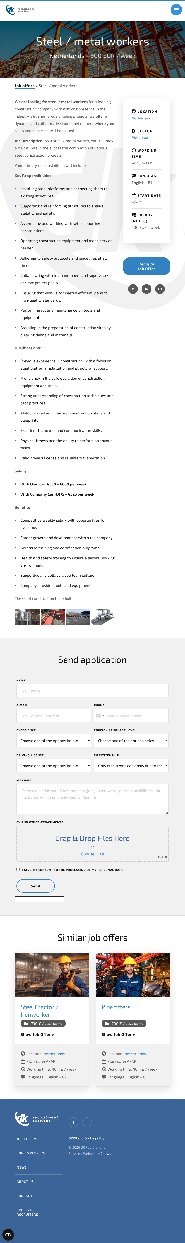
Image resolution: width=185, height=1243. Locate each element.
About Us (25, 1182)
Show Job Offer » (37, 1034)
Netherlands (67, 55)
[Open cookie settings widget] (8, 1235)
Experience (26, 730)
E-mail (22, 705)
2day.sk (106, 1154)
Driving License (30, 755)
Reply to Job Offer (146, 266)
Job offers (25, 85)
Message (23, 780)
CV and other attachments (39, 822)
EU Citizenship (106, 755)
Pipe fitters (116, 1006)
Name (21, 680)
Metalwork (141, 137)
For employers (31, 1153)
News (22, 1167)
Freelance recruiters (27, 1212)
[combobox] (99, 715)
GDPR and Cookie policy (86, 1138)
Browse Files (92, 853)
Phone (99, 705)
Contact (25, 1196)
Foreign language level (115, 730)
